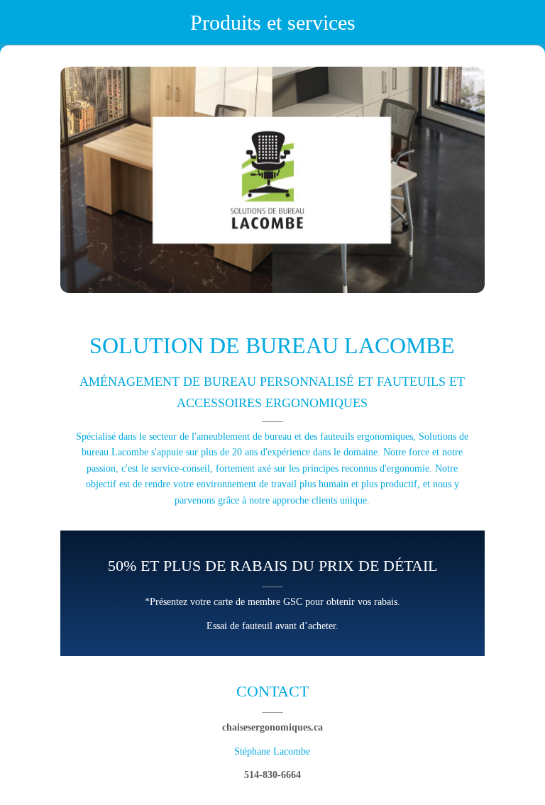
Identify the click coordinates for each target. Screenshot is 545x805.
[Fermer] (22, 22)
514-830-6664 (272, 775)
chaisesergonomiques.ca (272, 727)
